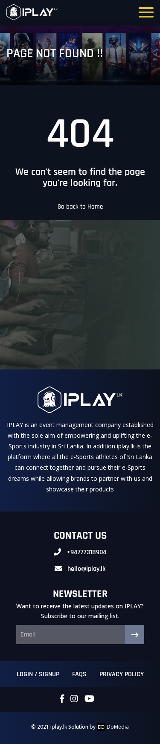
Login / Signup (38, 674)
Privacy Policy (121, 674)
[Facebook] (62, 699)
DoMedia (117, 726)
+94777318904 (87, 552)
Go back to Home (80, 207)
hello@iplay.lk (86, 568)
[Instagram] (74, 699)
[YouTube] (89, 699)
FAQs (79, 674)
